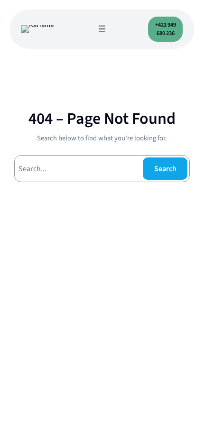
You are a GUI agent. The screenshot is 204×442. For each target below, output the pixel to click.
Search (165, 169)
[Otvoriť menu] (102, 29)
